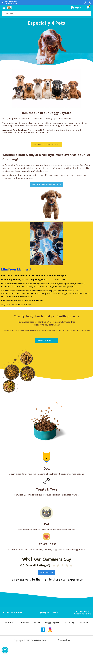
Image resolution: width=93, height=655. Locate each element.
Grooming (69, 622)
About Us (83, 622)
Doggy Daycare (52, 622)
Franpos (74, 640)
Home (37, 622)
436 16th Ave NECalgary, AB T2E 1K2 (82, 612)
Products (9, 622)
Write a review (46, 572)
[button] (5, 650)
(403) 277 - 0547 (49, 612)
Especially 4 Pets (12, 612)
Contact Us (24, 622)
